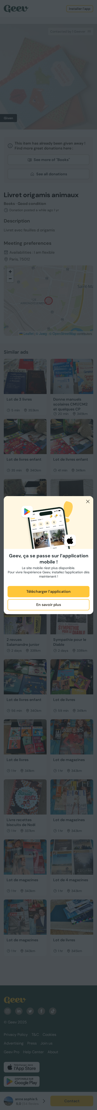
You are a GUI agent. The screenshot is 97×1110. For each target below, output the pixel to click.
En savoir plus (48, 604)
